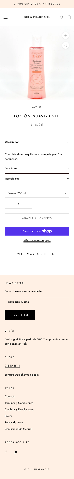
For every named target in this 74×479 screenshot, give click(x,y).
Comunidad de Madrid (18, 429)
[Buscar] (62, 17)
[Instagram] (15, 451)
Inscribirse (19, 315)
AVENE (37, 107)
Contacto (10, 396)
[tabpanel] (37, 155)
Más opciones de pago (37, 240)
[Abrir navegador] (5, 17)
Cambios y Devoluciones (19, 409)
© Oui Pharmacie (37, 469)
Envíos (8, 416)
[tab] (37, 142)
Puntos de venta (14, 422)
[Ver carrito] (68, 17)
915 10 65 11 (12, 366)
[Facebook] (6, 451)
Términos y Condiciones (19, 403)
